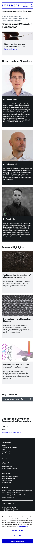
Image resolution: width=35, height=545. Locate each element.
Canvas (4, 445)
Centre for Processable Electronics (17, 11)
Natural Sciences (7, 466)
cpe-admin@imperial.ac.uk (11, 432)
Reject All (17, 536)
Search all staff (6, 483)
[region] (17, 528)
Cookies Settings (17, 530)
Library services (6, 452)
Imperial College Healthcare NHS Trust (13, 495)
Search (25, 6)
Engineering (5, 462)
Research (25, 18)
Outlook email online (8, 454)
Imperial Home (6, 16)
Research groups (16, 16)
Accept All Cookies (17, 541)
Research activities (12, 49)
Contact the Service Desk (10, 447)
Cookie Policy (23, 526)
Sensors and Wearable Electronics (11, 20)
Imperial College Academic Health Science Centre (17, 490)
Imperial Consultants (8, 497)
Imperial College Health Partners (11, 493)
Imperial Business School (9, 468)
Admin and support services (10, 476)
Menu (31, 6)
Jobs (3, 449)
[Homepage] (12, 5)
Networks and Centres (8, 478)
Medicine (4, 464)
